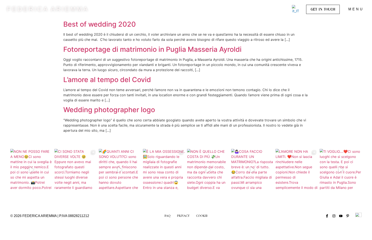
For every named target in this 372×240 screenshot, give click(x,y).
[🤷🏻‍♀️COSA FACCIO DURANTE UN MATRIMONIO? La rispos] (252, 170)
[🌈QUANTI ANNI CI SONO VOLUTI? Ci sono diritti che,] (120, 170)
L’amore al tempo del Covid (107, 79)
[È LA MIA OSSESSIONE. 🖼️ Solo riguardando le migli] (164, 170)
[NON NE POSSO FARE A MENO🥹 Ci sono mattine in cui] (31, 170)
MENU (356, 9)
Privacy (183, 216)
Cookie (202, 216)
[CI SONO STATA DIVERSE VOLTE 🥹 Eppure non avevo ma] (75, 170)
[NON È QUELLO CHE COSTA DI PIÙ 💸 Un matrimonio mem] (208, 170)
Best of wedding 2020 (99, 24)
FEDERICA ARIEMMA (48, 9)
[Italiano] (295, 9)
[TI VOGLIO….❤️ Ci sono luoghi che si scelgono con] (341, 170)
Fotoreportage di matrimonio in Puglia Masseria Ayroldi (152, 49)
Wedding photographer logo (109, 109)
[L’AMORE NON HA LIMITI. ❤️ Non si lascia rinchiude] (297, 170)
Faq (167, 216)
